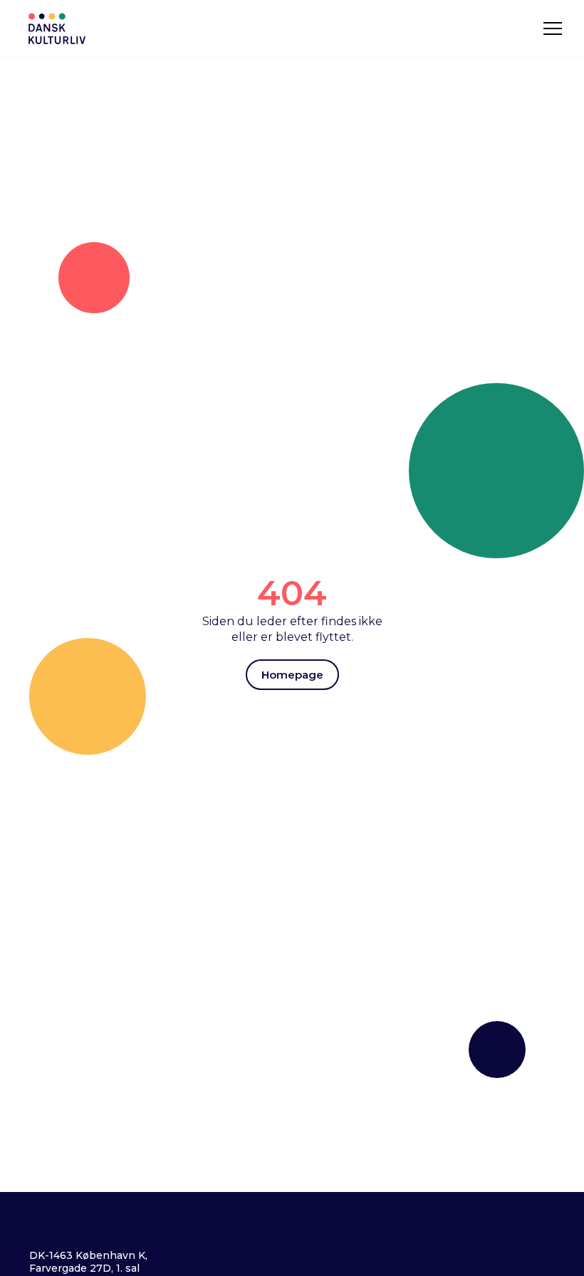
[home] (56, 28)
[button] (553, 28)
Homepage (292, 674)
